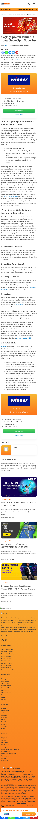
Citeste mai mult (6, 518)
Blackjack (4, 699)
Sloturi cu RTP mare (6, 688)
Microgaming (5, 710)
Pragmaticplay (5, 724)
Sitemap (3, 758)
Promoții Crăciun (6, 667)
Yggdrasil (4, 726)
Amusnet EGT (5, 708)
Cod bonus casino (6, 665)
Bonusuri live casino (6, 663)
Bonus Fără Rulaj (6, 656)
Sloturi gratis (4, 679)
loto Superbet (20, 304)
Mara (6, 45)
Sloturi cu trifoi (5, 690)
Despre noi (4, 737)
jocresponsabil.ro (21, 803)
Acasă (3, 14)
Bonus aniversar (5, 660)
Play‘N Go (4, 722)
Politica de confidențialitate (8, 753)
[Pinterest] (16, 52)
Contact (3, 740)
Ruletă (3, 697)
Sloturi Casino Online (7, 649)
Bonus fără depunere (7, 651)
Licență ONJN (5, 744)
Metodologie (4, 742)
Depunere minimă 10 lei (7, 670)
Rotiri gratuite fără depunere (9, 654)
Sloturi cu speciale (6, 685)
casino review (19, 114)
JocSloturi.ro (4, 771)
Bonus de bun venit (6, 658)
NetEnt (3, 719)
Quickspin (4, 715)
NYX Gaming (4, 729)
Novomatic (4, 717)
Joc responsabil (5, 747)
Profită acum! (29, 814)
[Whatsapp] (6, 52)
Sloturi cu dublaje (6, 692)
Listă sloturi (4, 760)
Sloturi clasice (5, 681)
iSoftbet (3, 713)
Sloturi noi (4, 695)
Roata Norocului (18, 60)
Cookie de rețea (5, 751)
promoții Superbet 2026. (10, 196)
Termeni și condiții (6, 756)
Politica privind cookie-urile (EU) (10, 749)
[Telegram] (13, 52)
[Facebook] (3, 52)
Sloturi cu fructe (5, 683)
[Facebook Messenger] (9, 52)
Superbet (4, 346)
